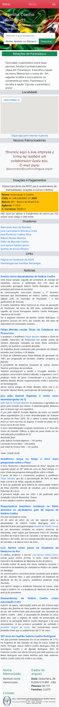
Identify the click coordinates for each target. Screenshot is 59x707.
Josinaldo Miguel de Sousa (15, 627)
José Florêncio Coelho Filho (16, 234)
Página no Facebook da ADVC (17, 259)
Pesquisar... (47, 41)
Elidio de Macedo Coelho (15, 241)
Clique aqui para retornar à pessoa (29, 135)
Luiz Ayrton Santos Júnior (15, 245)
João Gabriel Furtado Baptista (15, 402)
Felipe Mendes (32, 336)
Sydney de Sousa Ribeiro (15, 248)
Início (6, 4)
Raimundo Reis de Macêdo (16, 227)
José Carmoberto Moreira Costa (19, 231)
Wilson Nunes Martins (13, 238)
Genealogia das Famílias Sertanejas (21, 263)
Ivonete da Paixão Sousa (46, 526)
